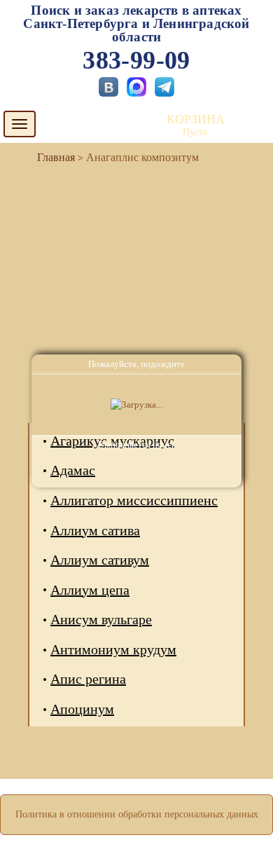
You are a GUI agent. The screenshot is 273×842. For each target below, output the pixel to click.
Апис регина (88, 678)
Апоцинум (82, 709)
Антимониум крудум (113, 649)
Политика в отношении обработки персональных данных (136, 814)
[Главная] (50, 157)
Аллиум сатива (95, 530)
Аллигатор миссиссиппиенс (134, 500)
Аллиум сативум (99, 559)
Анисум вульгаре (101, 619)
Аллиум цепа (90, 590)
